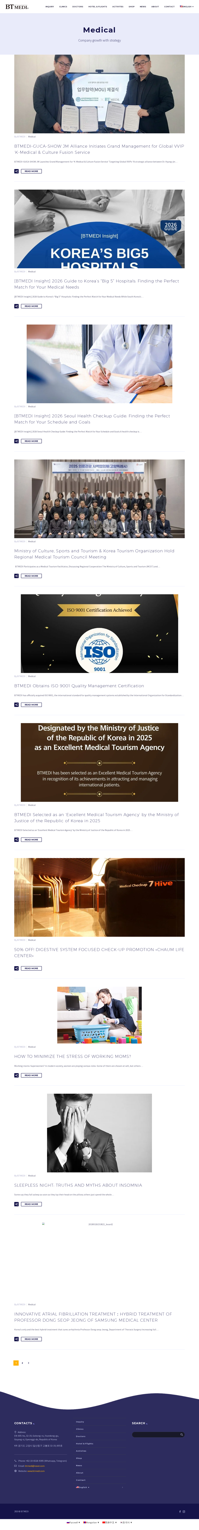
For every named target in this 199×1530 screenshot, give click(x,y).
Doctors (77, 6)
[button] (16, 171)
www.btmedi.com (36, 1471)
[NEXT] (28, 1363)
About (155, 6)
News (143, 6)
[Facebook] (180, 1511)
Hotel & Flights (97, 6)
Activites (117, 6)
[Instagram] (184, 1511)
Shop (132, 6)
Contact (169, 6)
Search (181, 1434)
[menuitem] (187, 6)
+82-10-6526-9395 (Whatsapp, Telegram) (46, 1460)
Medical (32, 136)
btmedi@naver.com (35, 1465)
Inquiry (49, 6)
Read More (31, 171)
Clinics (63, 6)
